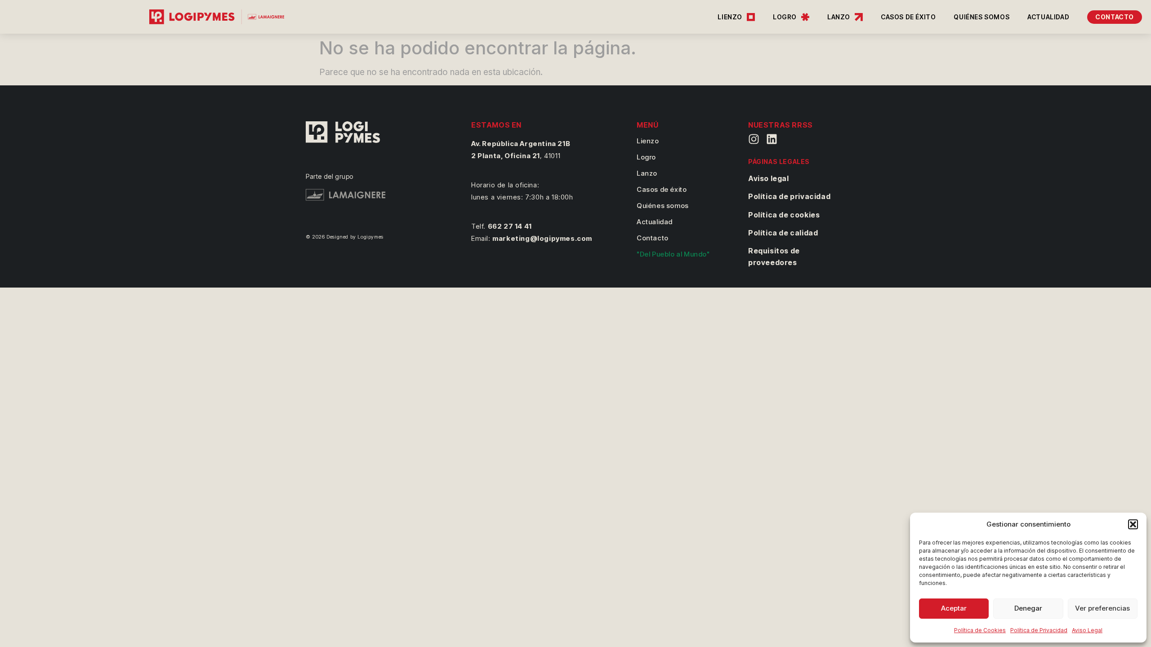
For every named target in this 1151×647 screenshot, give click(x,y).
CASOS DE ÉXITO (908, 17)
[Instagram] (753, 139)
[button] (1133, 524)
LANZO (838, 17)
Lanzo (647, 173)
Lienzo (648, 141)
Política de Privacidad (1038, 630)
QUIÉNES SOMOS (981, 17)
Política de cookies (784, 214)
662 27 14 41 (510, 226)
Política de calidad (783, 232)
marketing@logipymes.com (542, 238)
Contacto (653, 238)
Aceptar (954, 608)
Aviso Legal (1087, 630)
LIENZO (730, 17)
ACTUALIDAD (1048, 17)
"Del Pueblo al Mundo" (673, 254)
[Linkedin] (771, 139)
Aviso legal (768, 178)
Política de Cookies (980, 630)
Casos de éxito (662, 189)
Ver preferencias (1102, 608)
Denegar (1028, 608)
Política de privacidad (789, 196)
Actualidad (655, 221)
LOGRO (785, 17)
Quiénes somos (663, 205)
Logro (646, 157)
